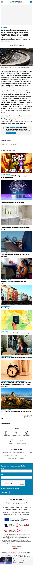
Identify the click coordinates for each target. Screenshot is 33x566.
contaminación (14, 144)
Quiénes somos (6, 514)
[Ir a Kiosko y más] (21, 503)
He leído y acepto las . (11, 488)
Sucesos (17, 507)
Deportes (14, 509)
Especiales (8, 509)
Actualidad (4, 27)
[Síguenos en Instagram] (14, 503)
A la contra (29, 452)
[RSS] (26, 503)
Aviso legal (5, 512)
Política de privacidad (15, 512)
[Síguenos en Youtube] (11, 503)
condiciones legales (15, 488)
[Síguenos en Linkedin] (16, 503)
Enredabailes (25, 455)
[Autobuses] (11, 441)
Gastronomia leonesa (6, 452)
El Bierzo (12, 507)
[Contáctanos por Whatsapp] (19, 503)
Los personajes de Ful (12, 458)
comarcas (4, 144)
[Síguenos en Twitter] (9, 503)
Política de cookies (25, 512)
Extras (25, 509)
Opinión (20, 509)
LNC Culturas (27, 507)
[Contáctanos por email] (24, 503)
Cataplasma (22, 458)
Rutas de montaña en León (11, 455)
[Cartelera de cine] (26, 433)
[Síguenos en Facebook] (6, 503)
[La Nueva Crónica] (16, 500)
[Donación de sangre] (16, 433)
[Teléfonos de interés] (6, 433)
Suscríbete (5, 492)
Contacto (13, 514)
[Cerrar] (31, 559)
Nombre (2, 468)
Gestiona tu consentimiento (24, 514)
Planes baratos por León (18, 452)
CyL (22, 507)
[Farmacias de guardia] (21, 441)
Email (2, 474)
